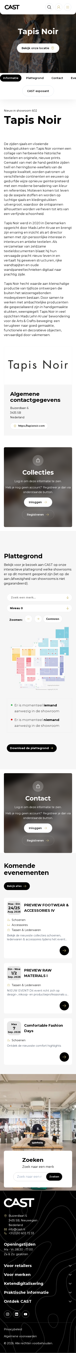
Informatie (10, 78)
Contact (57, 78)
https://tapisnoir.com (31, 425)
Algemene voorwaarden (20, 1336)
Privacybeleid (13, 1329)
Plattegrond (35, 78)
